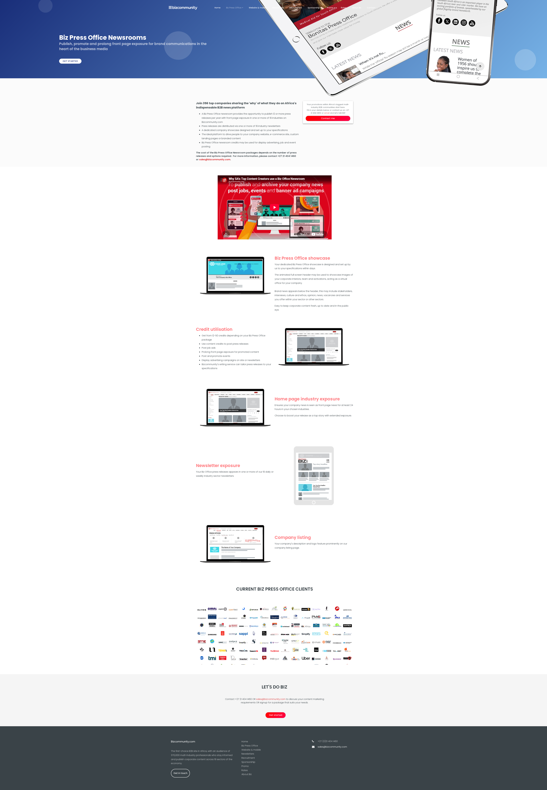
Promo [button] (330, 7)
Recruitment (295, 7)
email (326, 113)
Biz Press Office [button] (233, 7)
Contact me (328, 118)
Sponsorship (248, 762)
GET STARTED (70, 61)
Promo (245, 766)
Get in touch (180, 773)
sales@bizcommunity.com (214, 159)
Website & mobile (258, 7)
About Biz (356, 7)
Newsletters (278, 7)
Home (218, 7)
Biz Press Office (249, 745)
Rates (343, 7)
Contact (371, 7)
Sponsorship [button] (314, 7)
